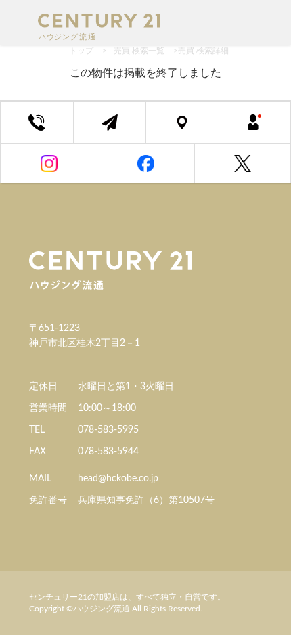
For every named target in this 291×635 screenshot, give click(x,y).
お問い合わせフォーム (120, 130)
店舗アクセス (192, 130)
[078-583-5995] (37, 122)
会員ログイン (265, 130)
